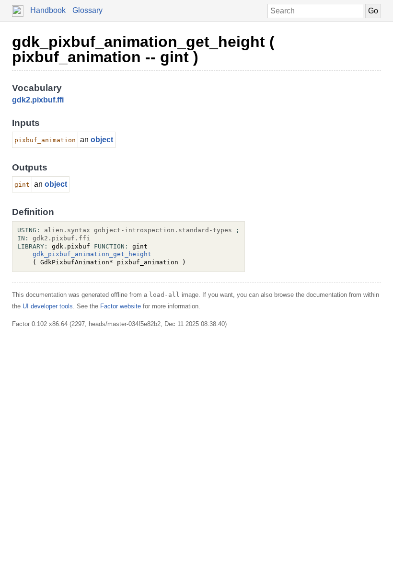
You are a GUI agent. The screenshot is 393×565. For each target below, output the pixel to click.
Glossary (87, 10)
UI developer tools (48, 306)
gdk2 (21, 100)
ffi (60, 100)
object (102, 140)
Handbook (48, 10)
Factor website (120, 306)
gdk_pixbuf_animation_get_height (92, 254)
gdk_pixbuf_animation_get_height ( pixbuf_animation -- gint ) (143, 49)
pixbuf (43, 100)
